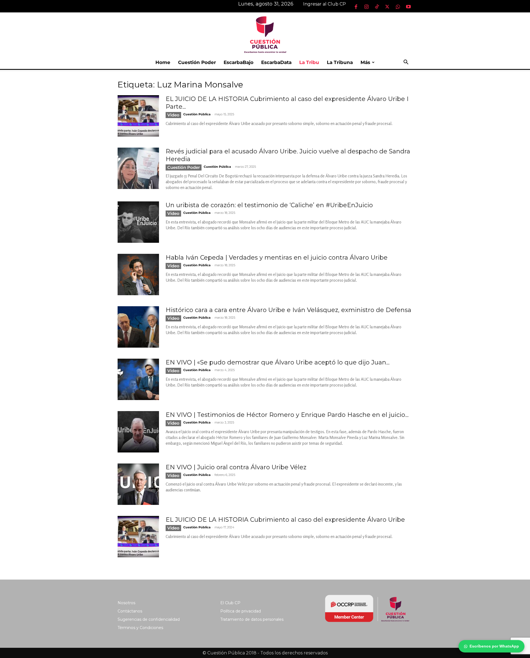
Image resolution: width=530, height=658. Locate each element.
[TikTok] (377, 6)
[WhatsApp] (398, 6)
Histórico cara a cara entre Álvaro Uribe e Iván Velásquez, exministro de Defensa (288, 310)
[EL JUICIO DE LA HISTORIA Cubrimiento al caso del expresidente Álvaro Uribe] (138, 536)
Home (162, 62)
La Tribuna (340, 62)
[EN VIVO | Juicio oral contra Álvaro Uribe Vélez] (138, 484)
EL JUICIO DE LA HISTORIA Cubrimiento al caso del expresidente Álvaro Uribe (285, 519)
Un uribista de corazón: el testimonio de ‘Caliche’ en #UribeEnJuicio (269, 205)
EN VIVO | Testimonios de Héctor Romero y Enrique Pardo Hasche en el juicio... (287, 415)
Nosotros (126, 602)
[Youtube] (408, 6)
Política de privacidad (240, 611)
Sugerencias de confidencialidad (149, 619)
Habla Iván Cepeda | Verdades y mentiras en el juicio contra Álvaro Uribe (277, 257)
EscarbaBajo (238, 62)
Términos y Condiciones (140, 627)
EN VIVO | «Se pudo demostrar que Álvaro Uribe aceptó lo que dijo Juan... (277, 362)
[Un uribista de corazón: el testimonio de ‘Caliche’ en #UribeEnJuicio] (138, 222)
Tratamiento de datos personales (251, 619)
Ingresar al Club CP (324, 4)
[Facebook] (356, 6)
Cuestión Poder (197, 62)
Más (365, 62)
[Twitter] (387, 6)
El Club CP (230, 602)
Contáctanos (130, 611)
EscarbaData (276, 62)
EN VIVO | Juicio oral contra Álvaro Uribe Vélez (236, 467)
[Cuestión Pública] (265, 34)
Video (173, 115)
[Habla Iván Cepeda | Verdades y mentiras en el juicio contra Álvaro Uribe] (138, 274)
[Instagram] (366, 6)
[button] (405, 62)
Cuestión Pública (197, 114)
